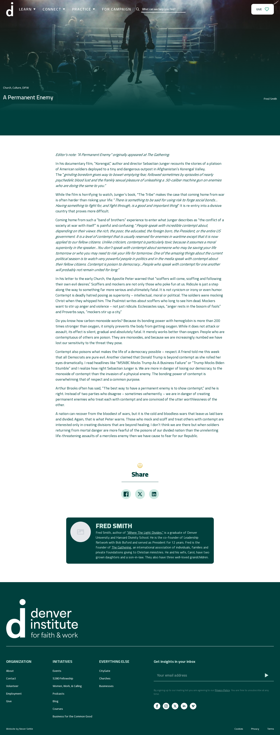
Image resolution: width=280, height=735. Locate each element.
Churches (104, 678)
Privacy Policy (222, 690)
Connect (52, 9)
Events (57, 671)
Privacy (255, 729)
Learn (25, 9)
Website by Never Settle (19, 728)
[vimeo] (193, 706)
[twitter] (175, 706)
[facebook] (157, 706)
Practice (81, 9)
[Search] (137, 9)
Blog (55, 701)
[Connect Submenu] (63, 9)
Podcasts (58, 693)
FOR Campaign (116, 9)
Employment (14, 693)
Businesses (106, 686)
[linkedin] (184, 706)
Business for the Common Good (72, 716)
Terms (270, 729)
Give (9, 701)
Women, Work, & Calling (67, 686)
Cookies (238, 729)
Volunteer (12, 686)
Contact (11, 678)
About (10, 671)
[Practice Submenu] (93, 9)
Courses (58, 708)
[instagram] (166, 706)
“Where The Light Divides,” (145, 532)
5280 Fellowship (63, 678)
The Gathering (121, 547)
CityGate (104, 671)
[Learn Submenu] (33, 9)
